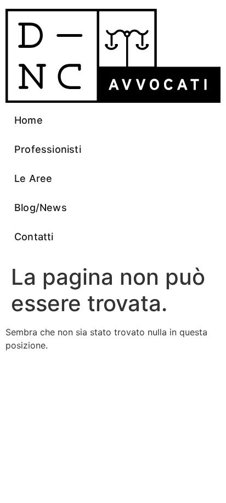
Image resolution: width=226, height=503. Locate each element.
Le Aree (33, 178)
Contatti (34, 236)
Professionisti (47, 149)
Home (28, 120)
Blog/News (40, 207)
